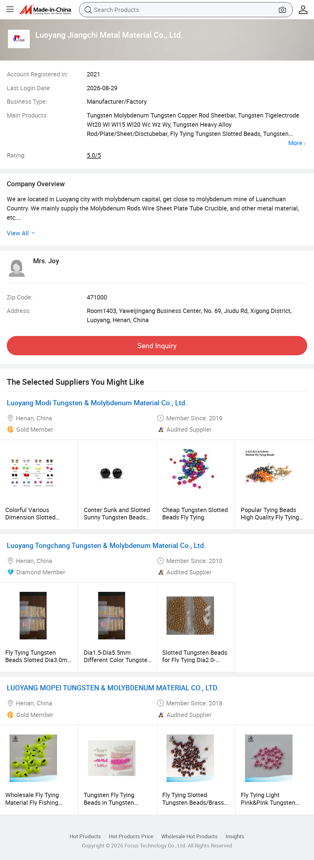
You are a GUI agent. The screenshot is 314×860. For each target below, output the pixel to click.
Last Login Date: (29, 88)
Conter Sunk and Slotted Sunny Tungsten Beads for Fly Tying (117, 517)
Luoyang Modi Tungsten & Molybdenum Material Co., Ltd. (97, 402)
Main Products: (27, 115)
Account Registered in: (37, 74)
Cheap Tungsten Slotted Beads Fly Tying (195, 513)
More (295, 143)
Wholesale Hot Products (189, 836)
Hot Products (85, 836)
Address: (19, 311)
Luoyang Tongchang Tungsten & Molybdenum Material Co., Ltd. (106, 545)
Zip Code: (20, 297)
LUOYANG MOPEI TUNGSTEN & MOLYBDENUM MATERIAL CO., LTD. (113, 687)
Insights (235, 836)
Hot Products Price (131, 836)
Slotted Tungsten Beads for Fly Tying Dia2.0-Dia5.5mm (194, 660)
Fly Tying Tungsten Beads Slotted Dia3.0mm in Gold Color (39, 660)
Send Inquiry (157, 345)
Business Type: (27, 101)
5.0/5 (94, 155)
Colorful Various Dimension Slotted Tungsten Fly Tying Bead (38, 517)
